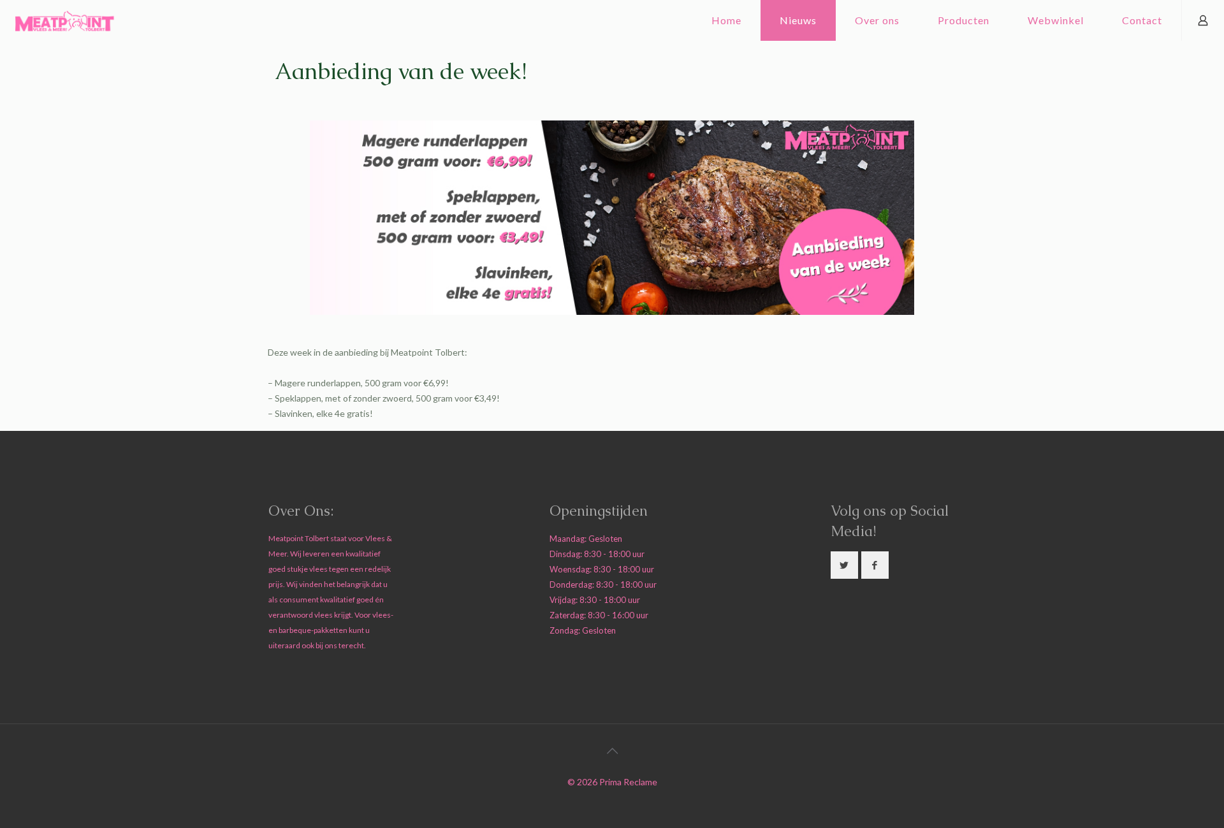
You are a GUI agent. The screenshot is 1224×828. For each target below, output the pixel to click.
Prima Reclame (628, 781)
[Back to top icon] (612, 750)
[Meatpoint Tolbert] (64, 20)
